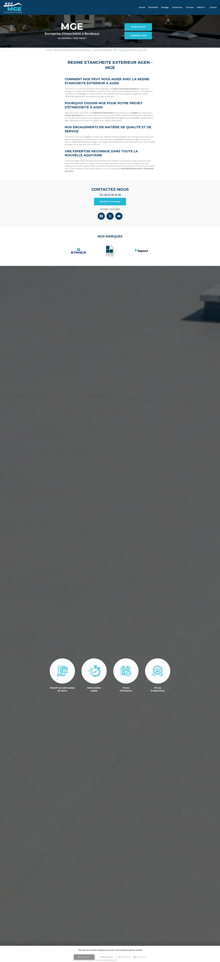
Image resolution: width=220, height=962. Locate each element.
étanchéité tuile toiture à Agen (85, 142)
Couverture (177, 7)
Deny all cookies (107, 957)
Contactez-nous (138, 35)
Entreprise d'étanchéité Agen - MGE (105, 50)
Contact (213, 7)
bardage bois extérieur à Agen (127, 139)
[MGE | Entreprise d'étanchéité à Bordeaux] (13, 7)
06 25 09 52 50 (138, 27)
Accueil (142, 7)
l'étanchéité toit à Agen (114, 118)
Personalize (126, 957)
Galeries (200, 7)
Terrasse (190, 7)
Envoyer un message (110, 201)
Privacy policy (141, 957)
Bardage (165, 7)
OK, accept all (85, 957)
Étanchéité (153, 7)
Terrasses (146, 91)
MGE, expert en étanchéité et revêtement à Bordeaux (72, 50)
